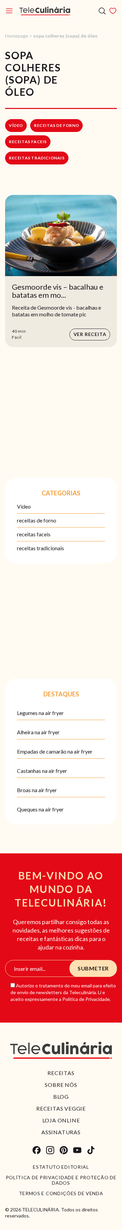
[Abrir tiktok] (91, 1150)
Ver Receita (90, 334)
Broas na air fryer (37, 790)
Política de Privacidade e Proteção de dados (61, 1180)
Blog (61, 1096)
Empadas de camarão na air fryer (55, 751)
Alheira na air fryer (38, 732)
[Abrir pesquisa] (102, 11)
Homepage (16, 36)
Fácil (17, 337)
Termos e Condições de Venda (61, 1193)
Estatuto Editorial (61, 1167)
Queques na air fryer (40, 809)
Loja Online (61, 1120)
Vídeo (16, 125)
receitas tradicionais (37, 157)
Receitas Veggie (61, 1108)
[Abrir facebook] (37, 1150)
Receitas (60, 1073)
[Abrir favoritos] (113, 11)
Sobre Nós (61, 1084)
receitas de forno (56, 125)
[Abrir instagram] (50, 1150)
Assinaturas (61, 1132)
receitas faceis (28, 141)
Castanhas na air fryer (42, 770)
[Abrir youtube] (77, 1150)
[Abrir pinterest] (64, 1150)
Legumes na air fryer (40, 713)
